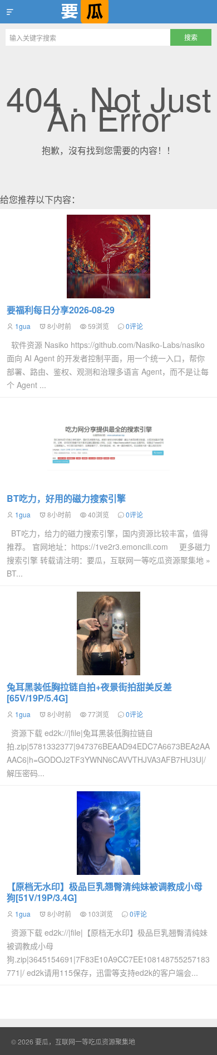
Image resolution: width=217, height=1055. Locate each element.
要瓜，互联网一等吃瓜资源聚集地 (108, 11)
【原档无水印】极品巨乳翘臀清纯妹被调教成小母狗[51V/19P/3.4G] (105, 892)
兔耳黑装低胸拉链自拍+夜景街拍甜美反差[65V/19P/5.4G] (89, 692)
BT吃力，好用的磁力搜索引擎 (66, 498)
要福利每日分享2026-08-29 (61, 309)
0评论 (134, 326)
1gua (23, 326)
